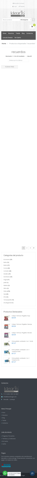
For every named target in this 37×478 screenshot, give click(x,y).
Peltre (5, 291)
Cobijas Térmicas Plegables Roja (21, 316)
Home (4, 33)
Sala (5, 294)
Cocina (5, 268)
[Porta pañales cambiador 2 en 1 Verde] (7, 343)
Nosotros (11, 33)
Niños (5, 288)
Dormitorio (7, 277)
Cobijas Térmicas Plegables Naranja (22, 324)
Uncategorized (8, 302)
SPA (5, 297)
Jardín (5, 282)
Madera (6, 285)
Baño (5, 262)
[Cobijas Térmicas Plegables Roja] (7, 318)
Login (15, 6)
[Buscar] (33, 19)
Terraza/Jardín (7, 300)
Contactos (29, 33)
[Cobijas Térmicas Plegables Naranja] (7, 326)
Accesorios (7, 259)
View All (29, 56)
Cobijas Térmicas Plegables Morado (22, 333)
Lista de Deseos (8, 37)
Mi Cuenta (5, 441)
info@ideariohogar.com (10, 397)
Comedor (6, 271)
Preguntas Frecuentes (8, 436)
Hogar (5, 279)
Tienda (18, 33)
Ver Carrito (17, 37)
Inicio (3, 412)
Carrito (4, 444)
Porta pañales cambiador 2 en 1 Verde (22, 341)
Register (22, 6)
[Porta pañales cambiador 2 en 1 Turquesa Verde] (7, 352)
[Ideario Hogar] (18, 13)
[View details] (9, 81)
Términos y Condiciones (9, 438)
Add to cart (13, 94)
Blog (23, 33)
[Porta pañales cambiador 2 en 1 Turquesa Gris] (7, 360)
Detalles (6, 274)
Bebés (5, 265)
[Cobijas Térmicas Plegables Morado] (7, 335)
